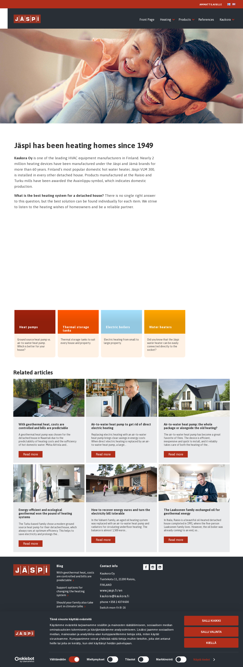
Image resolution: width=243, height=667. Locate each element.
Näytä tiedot (201, 659)
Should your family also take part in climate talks (75, 604)
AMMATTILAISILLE (211, 4)
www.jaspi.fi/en (111, 590)
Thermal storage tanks (76, 328)
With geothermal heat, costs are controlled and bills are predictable (75, 576)
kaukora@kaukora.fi (114, 596)
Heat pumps (28, 327)
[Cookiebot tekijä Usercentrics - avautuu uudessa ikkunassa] (24, 659)
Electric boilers (118, 327)
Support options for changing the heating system (71, 591)
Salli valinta (211, 631)
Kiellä (211, 642)
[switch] (112, 659)
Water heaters (160, 327)
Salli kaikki (211, 620)
